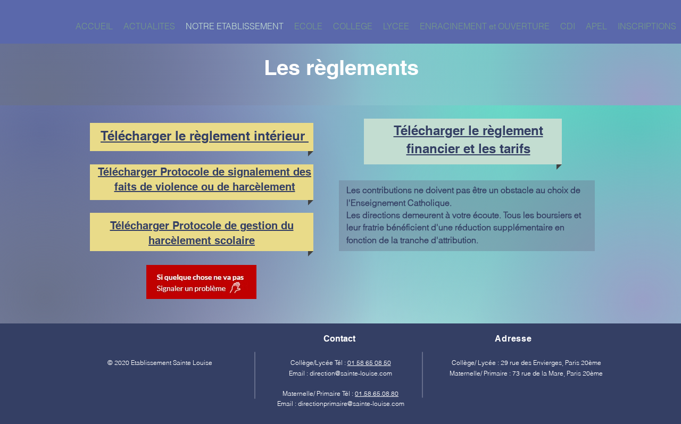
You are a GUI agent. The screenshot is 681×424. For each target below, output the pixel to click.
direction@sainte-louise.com (351, 373)
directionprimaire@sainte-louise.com (351, 404)
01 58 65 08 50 (369, 363)
